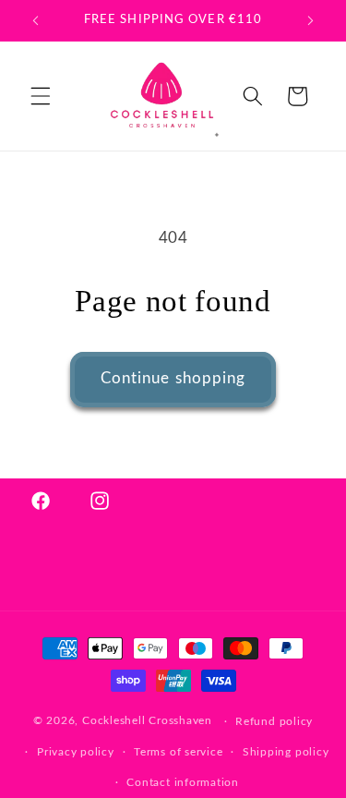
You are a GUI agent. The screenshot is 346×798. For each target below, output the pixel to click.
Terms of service (178, 751)
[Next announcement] (311, 20)
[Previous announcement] (36, 20)
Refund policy (274, 721)
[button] (40, 96)
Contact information (182, 782)
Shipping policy (286, 751)
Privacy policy (75, 751)
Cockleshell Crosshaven (147, 721)
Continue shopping (173, 378)
